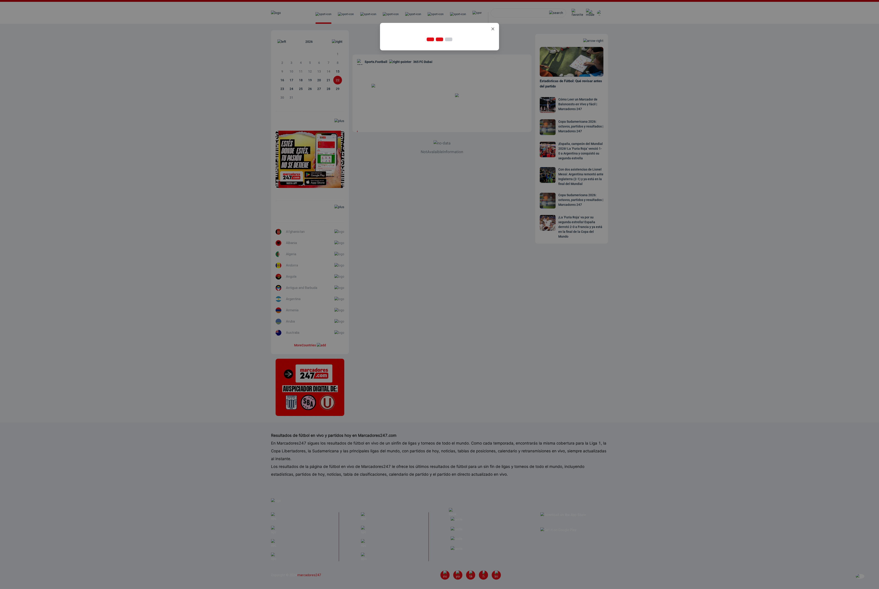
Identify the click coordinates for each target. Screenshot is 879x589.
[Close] (493, 29)
